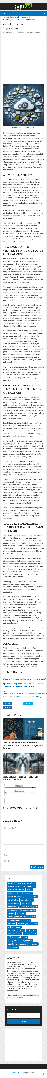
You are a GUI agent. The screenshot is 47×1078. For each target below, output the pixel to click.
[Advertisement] (23, 59)
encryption (26, 903)
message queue (15, 920)
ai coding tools (29, 886)
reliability (11, 934)
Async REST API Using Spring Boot (20, 808)
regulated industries (16, 930)
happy (34, 907)
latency (11, 913)
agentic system (14, 886)
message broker (15, 917)
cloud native (13, 900)
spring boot (12, 941)
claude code (32, 897)
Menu (3, 13)
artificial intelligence (16, 890)
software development (17, 937)
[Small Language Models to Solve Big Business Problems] (23, 763)
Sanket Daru (16, 1073)
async (29, 890)
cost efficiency (27, 900)
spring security (26, 941)
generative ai (23, 907)
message (20, 913)
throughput (32, 944)
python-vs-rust (14, 927)
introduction (13, 910)
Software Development (15, 33)
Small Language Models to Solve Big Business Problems (20, 778)
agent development (16, 883)
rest (19, 934)
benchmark (27, 893)
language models (27, 910)
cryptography (13, 903)
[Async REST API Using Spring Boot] (23, 795)
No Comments (35, 33)
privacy (27, 920)
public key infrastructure (27, 924)
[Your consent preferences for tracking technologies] (43, 1074)
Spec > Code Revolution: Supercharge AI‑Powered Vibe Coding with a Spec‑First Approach (23, 745)
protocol (11, 924)
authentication (14, 893)
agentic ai (31, 883)
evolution (12, 907)
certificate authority (16, 897)
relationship (31, 930)
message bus (29, 917)
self (34, 934)
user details (13, 947)
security (27, 934)
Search (23, 1022)
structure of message (17, 944)
